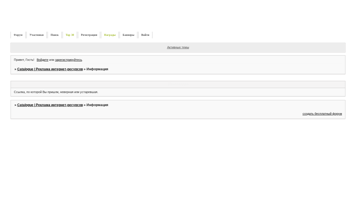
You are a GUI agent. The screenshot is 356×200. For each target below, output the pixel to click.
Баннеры (128, 34)
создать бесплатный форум (322, 113)
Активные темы (178, 47)
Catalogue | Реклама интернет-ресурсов (50, 69)
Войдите (42, 59)
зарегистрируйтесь (68, 59)
